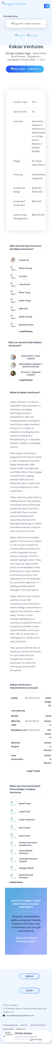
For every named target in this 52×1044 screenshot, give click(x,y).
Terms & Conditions (38, 1025)
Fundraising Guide (10, 1025)
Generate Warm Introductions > (26, 939)
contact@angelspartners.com (19, 1015)
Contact (33, 69)
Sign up (29, 976)
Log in (29, 990)
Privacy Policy (8, 1029)
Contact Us (20, 1029)
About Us (24, 1025)
